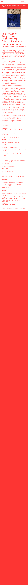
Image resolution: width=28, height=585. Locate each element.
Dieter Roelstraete (14, 56)
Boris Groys (15, 53)
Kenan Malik (20, 55)
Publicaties (5, 6)
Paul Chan (9, 53)
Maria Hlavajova (17, 50)
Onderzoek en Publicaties (16, 5)
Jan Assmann (10, 52)
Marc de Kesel (12, 55)
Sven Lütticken (7, 50)
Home (4, 5)
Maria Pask (5, 56)
